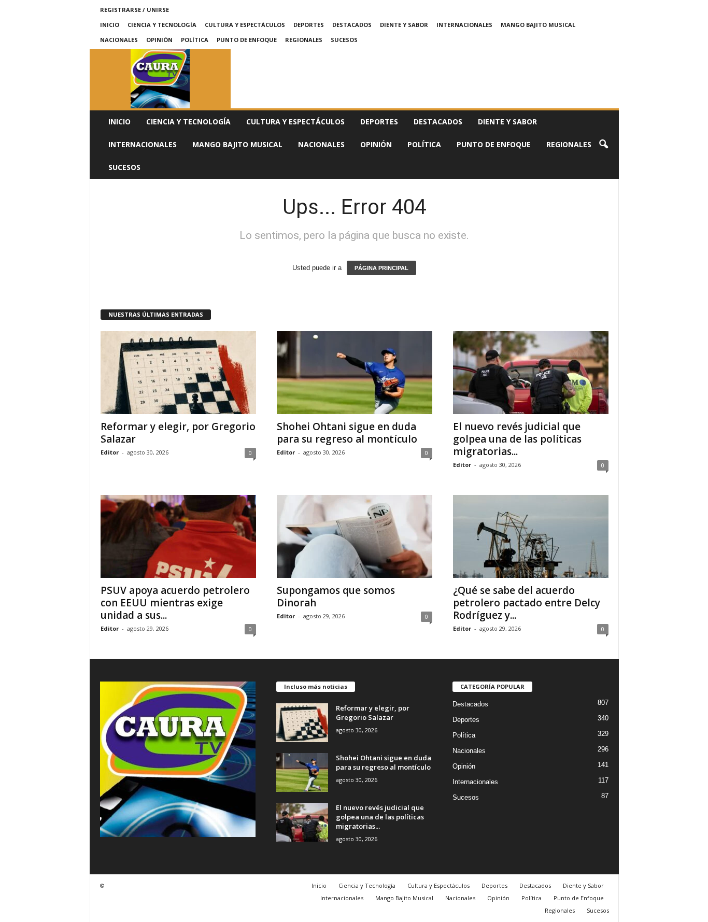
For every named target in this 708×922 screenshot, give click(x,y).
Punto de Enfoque (247, 40)
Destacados (352, 25)
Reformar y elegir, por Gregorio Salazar (178, 433)
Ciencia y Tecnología (162, 25)
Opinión (159, 40)
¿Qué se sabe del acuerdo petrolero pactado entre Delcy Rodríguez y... (526, 603)
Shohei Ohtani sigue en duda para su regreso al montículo (347, 433)
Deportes (308, 25)
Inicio (109, 25)
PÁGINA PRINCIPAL (381, 268)
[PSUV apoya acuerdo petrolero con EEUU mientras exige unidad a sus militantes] (178, 536)
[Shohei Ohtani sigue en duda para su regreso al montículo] (354, 372)
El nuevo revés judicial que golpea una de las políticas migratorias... (517, 439)
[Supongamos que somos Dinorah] (354, 536)
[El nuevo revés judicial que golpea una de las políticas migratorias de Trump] (530, 372)
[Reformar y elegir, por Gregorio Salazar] (178, 372)
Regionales (303, 40)
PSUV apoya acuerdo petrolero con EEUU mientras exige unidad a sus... (175, 603)
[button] (603, 144)
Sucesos (344, 40)
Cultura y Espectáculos (245, 25)
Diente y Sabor (404, 25)
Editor (110, 452)
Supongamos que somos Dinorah (336, 596)
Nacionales (119, 40)
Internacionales (464, 25)
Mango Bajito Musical (538, 25)
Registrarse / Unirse (134, 9)
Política (194, 40)
